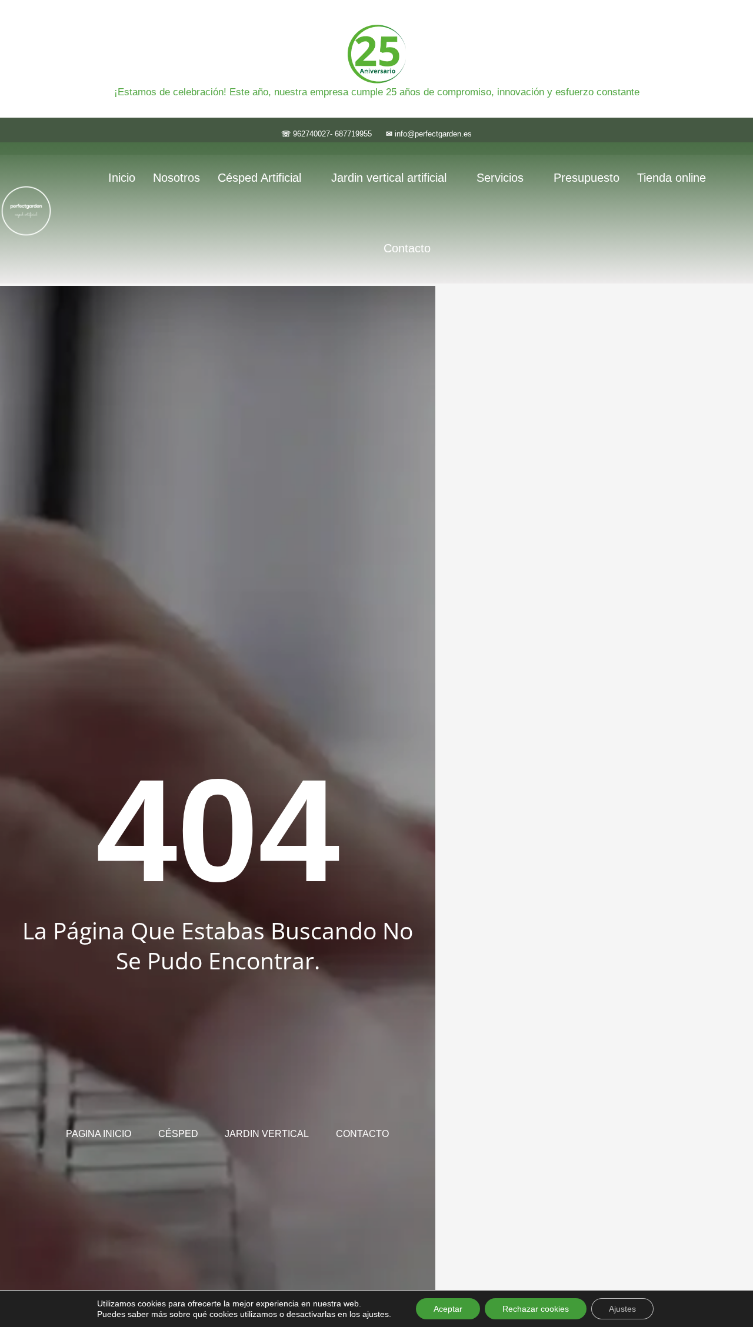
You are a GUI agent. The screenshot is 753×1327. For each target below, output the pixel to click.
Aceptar (448, 1308)
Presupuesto (586, 177)
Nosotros (176, 177)
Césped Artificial (259, 177)
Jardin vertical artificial (389, 177)
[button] (265, 177)
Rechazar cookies (535, 1308)
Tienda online (671, 177)
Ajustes (622, 1308)
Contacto (407, 248)
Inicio (121, 177)
